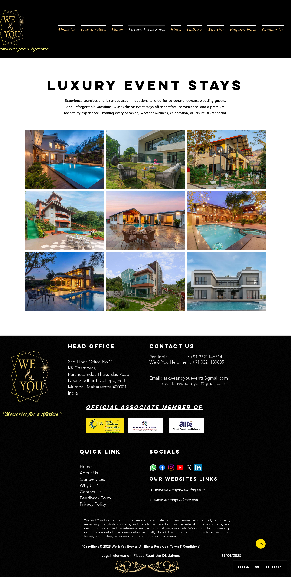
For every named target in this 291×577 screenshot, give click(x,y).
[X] (189, 467)
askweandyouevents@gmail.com (195, 378)
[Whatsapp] (153, 467)
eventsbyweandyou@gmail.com (193, 383)
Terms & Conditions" (185, 546)
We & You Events (124, 546)
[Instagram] (171, 467)
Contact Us (90, 491)
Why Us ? (89, 485)
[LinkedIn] (198, 467)
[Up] (261, 544)
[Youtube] (180, 467)
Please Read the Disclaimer (156, 555)
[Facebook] (162, 467)
